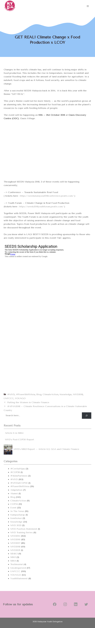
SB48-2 (14, 553)
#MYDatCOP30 (19, 483)
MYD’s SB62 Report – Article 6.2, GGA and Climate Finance (46, 449)
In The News (17, 511)
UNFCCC (9, 398)
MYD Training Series (21, 532)
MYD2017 (15, 543)
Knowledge (66, 394)
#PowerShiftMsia (25, 394)
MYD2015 (15, 536)
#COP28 (15, 472)
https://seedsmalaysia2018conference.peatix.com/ (47, 195)
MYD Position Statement (23, 529)
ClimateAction (50, 394)
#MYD (11, 394)
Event (13, 507)
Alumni (14, 493)
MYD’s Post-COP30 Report (19, 439)
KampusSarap (17, 514)
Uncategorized (18, 568)
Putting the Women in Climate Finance (28, 402)
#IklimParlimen (18, 475)
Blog (38, 394)
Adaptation (16, 490)
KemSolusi (16, 518)
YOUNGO (20, 398)
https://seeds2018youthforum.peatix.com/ (41, 206)
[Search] (86, 415)
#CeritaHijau (17, 468)
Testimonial (16, 564)
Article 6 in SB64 (14, 433)
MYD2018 (78, 394)
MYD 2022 (15, 525)
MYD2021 (15, 550)
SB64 (13, 560)
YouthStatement (19, 578)
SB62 (13, 557)
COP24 (14, 504)
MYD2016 (15, 539)
